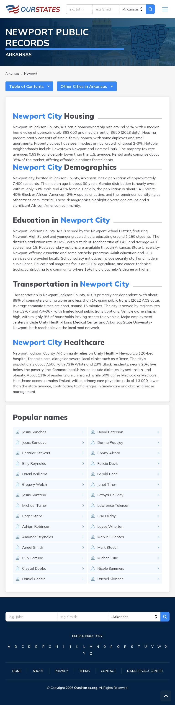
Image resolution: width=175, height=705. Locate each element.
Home (16, 671)
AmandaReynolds (37, 537)
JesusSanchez (34, 432)
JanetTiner (106, 484)
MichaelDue (107, 558)
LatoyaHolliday (110, 495)
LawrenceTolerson (113, 505)
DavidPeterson (110, 432)
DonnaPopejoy (110, 442)
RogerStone (32, 516)
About (38, 671)
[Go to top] (165, 695)
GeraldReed (107, 474)
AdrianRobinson (36, 526)
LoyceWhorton (110, 526)
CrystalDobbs (34, 568)
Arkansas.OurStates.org (32, 9)
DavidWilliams (35, 474)
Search (150, 9)
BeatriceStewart (36, 453)
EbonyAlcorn (108, 453)
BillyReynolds (34, 463)
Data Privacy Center (145, 671)
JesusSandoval (34, 442)
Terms (84, 671)
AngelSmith (32, 547)
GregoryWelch (34, 484)
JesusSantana (34, 495)
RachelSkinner (110, 579)
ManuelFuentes (110, 537)
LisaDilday (106, 516)
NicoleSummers (110, 568)
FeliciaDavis (107, 463)
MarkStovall (107, 547)
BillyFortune (32, 558)
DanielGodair (33, 579)
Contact (108, 671)
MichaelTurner (34, 505)
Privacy (61, 671)
